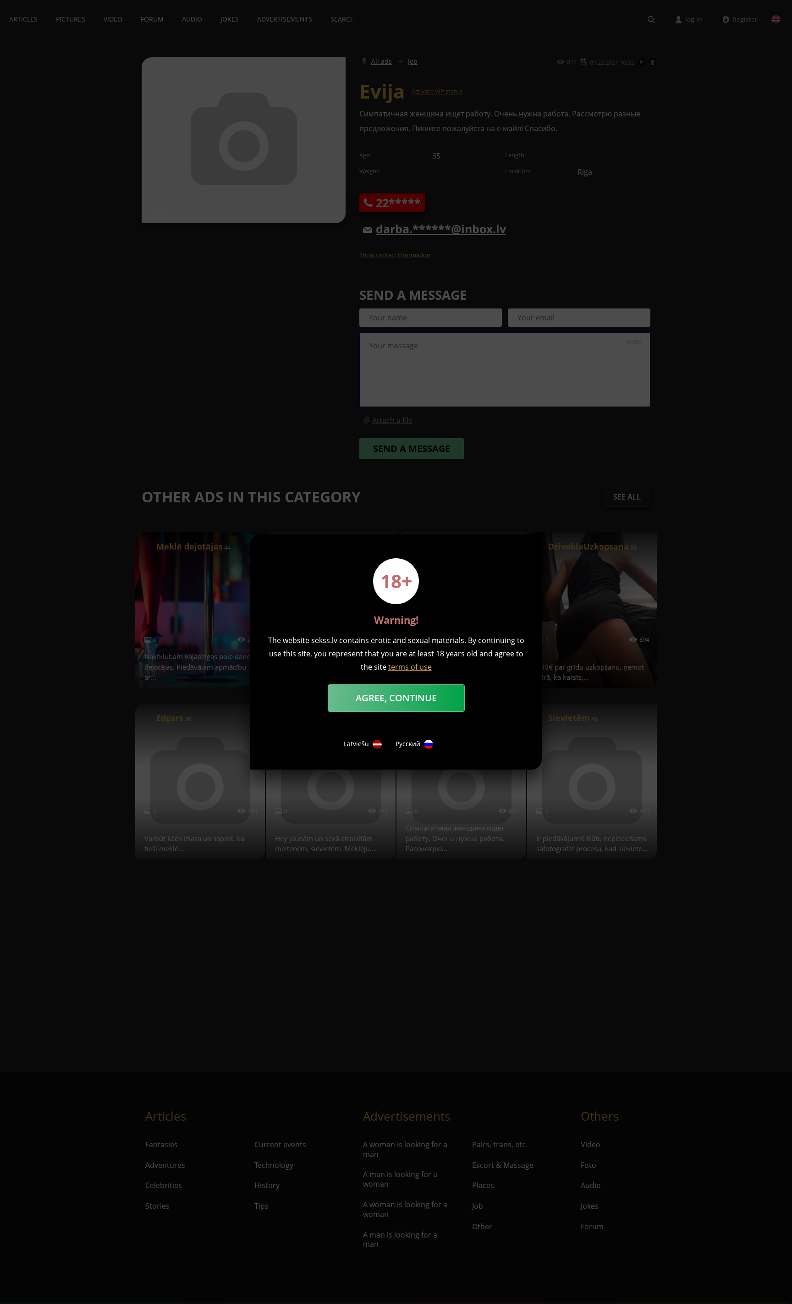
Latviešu (356, 744)
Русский (408, 744)
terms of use (410, 667)
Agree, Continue (396, 698)
